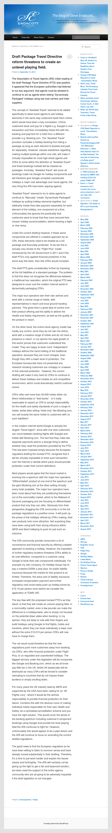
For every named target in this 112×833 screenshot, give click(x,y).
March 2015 (85, 453)
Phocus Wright (86, 570)
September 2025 (87, 239)
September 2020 (87, 355)
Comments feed (87, 601)
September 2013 (87, 474)
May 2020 (84, 367)
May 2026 (84, 219)
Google (83, 553)
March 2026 (85, 225)
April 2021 (84, 338)
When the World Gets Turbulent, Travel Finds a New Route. (89, 112)
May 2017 (84, 422)
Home (15, 37)
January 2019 (86, 396)
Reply (35, 799)
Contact (51, 37)
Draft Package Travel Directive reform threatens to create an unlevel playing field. (37, 62)
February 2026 (86, 228)
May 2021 (84, 335)
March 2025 (85, 257)
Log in (83, 595)
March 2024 (85, 277)
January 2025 (86, 262)
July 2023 (84, 283)
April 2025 (84, 254)
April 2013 (84, 485)
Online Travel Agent (88, 565)
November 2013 (86, 468)
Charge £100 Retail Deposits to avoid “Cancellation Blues (88, 78)
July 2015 (84, 448)
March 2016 (85, 430)
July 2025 (84, 245)
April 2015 (84, 451)
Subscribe (26, 37)
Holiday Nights (86, 556)
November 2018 (86, 398)
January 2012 (86, 511)
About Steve (39, 37)
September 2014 (87, 459)
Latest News (85, 559)
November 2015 (86, 442)
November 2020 (86, 349)
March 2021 (85, 341)
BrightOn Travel (87, 544)
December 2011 (86, 514)
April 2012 (84, 508)
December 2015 (86, 439)
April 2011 (84, 520)
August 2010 (85, 529)
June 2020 (84, 364)
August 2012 (85, 497)
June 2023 (84, 286)
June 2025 (84, 248)
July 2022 (84, 300)
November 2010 (86, 526)
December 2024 (86, 265)
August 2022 (85, 297)
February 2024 (86, 280)
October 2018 (86, 401)
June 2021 (84, 332)
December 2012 (86, 491)
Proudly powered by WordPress (56, 823)
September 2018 (87, 404)
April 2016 (84, 427)
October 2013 (86, 471)
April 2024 (84, 274)
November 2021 (86, 317)
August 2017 (85, 419)
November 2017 (86, 416)
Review (83, 576)
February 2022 (86, 309)
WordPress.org (86, 604)
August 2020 (85, 358)
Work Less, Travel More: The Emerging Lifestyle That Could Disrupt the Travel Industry (89, 89)
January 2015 (86, 456)
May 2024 (84, 271)
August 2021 (85, 326)
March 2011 (85, 523)
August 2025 (85, 242)
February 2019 (86, 393)
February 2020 (86, 375)
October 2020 (86, 352)
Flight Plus (85, 550)
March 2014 (85, 465)
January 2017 (86, 424)
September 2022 (87, 294)
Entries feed (85, 598)
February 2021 (86, 344)
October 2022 (86, 291)
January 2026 (86, 231)
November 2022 (86, 288)
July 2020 (84, 361)
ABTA (82, 539)
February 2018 (86, 407)
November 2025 (86, 236)
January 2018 (86, 410)
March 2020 (85, 372)
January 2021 (86, 346)
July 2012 (84, 500)
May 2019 (84, 390)
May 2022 (84, 306)
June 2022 (84, 303)
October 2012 (86, 494)
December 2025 (86, 234)
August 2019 (85, 384)
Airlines (83, 542)
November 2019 (86, 378)
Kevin (82, 183)
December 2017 (86, 413)
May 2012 (84, 506)
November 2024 (86, 268)
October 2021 (86, 320)
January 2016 (86, 436)
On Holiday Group (88, 562)
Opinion (83, 568)
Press (82, 573)
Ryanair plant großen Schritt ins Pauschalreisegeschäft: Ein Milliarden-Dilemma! (89, 143)
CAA (82, 547)
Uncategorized (25, 799)
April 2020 (84, 370)
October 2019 (86, 381)
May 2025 (84, 251)
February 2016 (86, 433)
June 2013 (84, 479)
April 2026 (84, 222)
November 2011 (86, 517)
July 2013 (84, 477)
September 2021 (87, 323)
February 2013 (86, 488)
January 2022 (86, 312)
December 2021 (86, 315)
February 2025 (86, 260)
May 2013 (84, 482)
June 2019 (84, 387)
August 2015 (85, 445)
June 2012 (84, 503)
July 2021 (84, 329)
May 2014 (84, 462)
